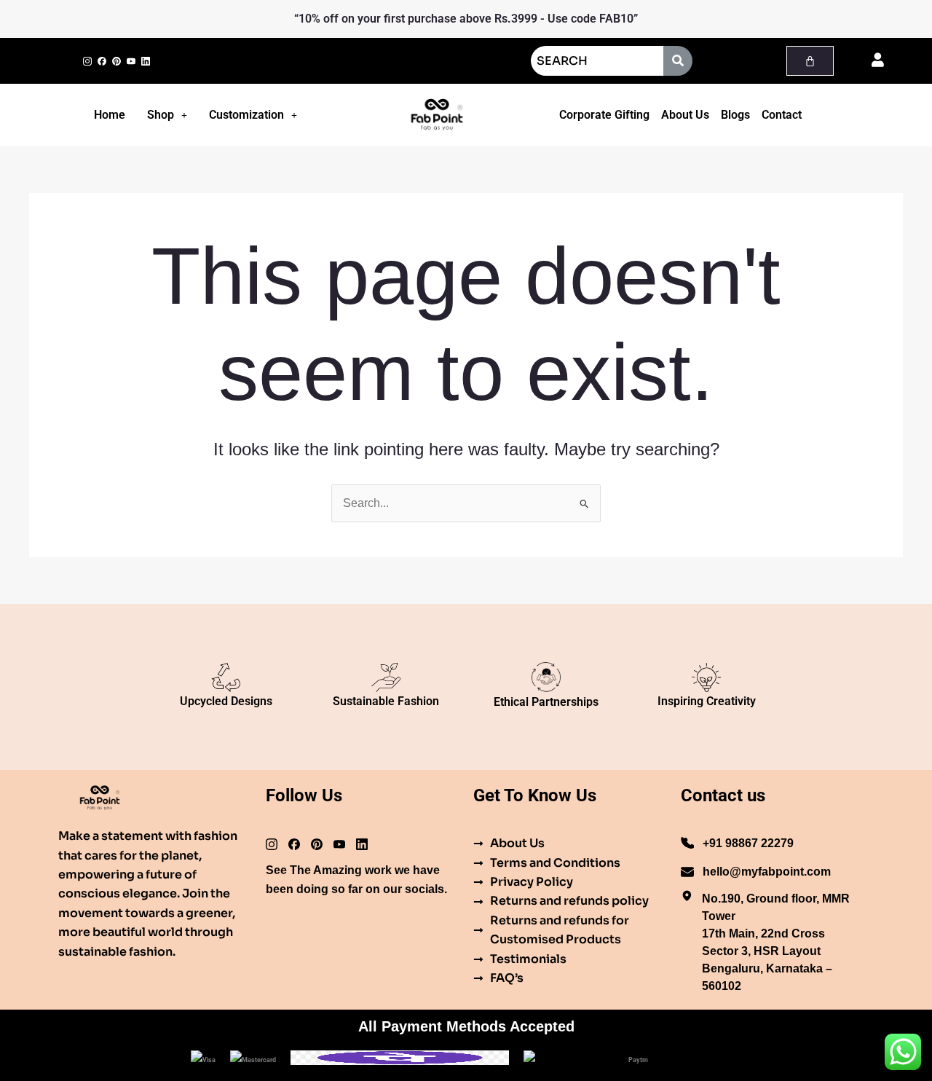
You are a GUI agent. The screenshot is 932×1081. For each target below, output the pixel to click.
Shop (160, 115)
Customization (246, 115)
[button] (167, 115)
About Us (685, 115)
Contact (782, 115)
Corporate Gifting (604, 115)
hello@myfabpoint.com (767, 871)
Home (109, 115)
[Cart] (810, 61)
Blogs (735, 115)
